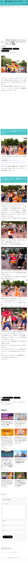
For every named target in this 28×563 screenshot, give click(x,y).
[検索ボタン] (26, 1)
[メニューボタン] (1, 1)
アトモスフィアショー (7, 48)
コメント (5, 503)
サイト (4, 530)
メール (4, 525)
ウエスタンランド (7, 402)
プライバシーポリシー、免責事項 (9, 552)
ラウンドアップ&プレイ (7, 404)
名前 (4, 520)
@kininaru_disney (21, 78)
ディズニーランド (5, 50)
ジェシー (14, 402)
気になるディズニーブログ (14, 1)
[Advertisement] (14, 22)
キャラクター (15, 48)
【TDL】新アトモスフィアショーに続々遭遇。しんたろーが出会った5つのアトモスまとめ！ (13, 162)
